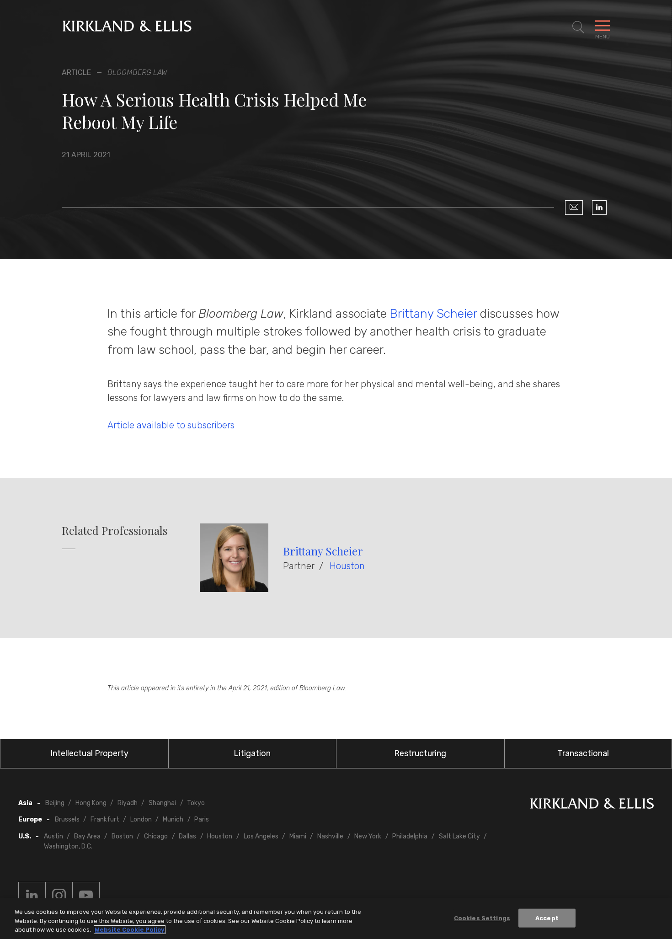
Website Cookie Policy (130, 929)
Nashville (330, 836)
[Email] (574, 207)
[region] (336, 918)
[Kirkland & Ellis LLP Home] (592, 805)
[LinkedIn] (599, 207)
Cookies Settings (482, 917)
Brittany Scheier (433, 313)
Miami (297, 836)
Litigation (252, 753)
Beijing (54, 803)
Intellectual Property (89, 753)
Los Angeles (261, 836)
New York (367, 836)
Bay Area (87, 836)
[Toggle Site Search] (578, 27)
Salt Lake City (459, 836)
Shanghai (162, 803)
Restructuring (420, 753)
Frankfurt (105, 819)
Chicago (156, 836)
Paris (201, 819)
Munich (173, 819)
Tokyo (196, 803)
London (141, 819)
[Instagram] (59, 895)
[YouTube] (86, 895)
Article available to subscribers (171, 425)
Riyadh (127, 803)
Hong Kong (91, 803)
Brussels (67, 819)
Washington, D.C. (68, 846)
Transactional (583, 753)
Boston (122, 836)
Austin (53, 836)
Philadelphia (409, 836)
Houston (347, 565)
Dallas (187, 836)
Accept (547, 917)
